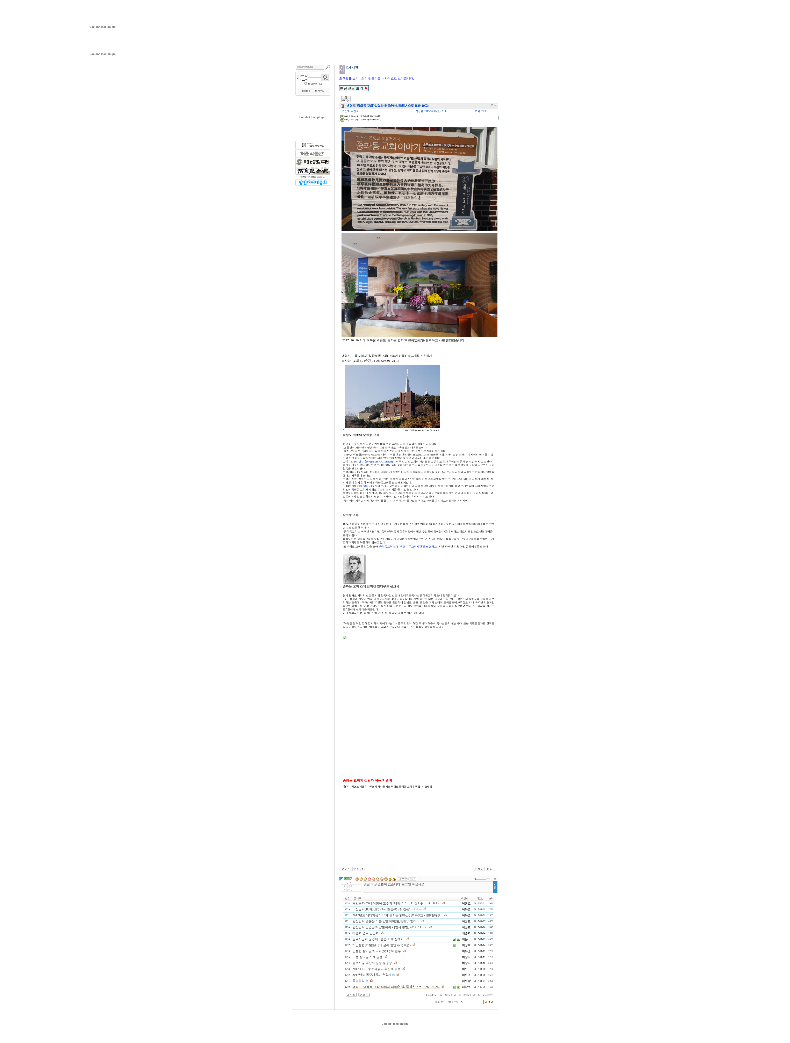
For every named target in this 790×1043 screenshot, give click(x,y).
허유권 (466, 909)
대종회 (466, 933)
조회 (491, 898)
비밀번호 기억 (315, 83)
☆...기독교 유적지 (419, 355)
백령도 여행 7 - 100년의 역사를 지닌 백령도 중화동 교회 (381, 786)
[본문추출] (492, 105)
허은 (465, 939)
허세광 (466, 981)
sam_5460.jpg (351, 119)
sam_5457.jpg (351, 116)
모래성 (428, 786)
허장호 (466, 903)
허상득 (466, 957)
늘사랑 (346, 360)
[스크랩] (496, 105)
